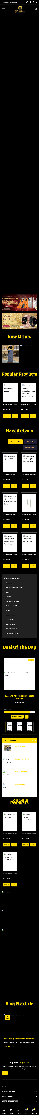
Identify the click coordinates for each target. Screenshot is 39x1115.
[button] (35, 740)
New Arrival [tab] (30, 448)
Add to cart (7, 415)
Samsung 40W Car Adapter (11, 833)
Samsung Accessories (12, 633)
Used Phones (10, 619)
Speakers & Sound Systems (14, 587)
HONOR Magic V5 (21, 771)
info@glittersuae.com (10, 2)
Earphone (9, 583)
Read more (8, 1046)
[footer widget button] (19, 1087)
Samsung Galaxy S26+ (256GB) (12, 404)
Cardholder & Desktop (12, 601)
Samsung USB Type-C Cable (11, 475)
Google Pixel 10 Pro (22, 759)
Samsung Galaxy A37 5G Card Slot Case (15, 873)
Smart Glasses (10, 615)
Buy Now (4, 1072)
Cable (8, 592)
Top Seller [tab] (30, 441)
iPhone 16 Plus (20, 784)
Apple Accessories (11, 629)
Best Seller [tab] (15, 441)
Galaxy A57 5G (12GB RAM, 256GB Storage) (20, 697)
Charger (8, 597)
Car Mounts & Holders (12, 606)
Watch (8, 610)
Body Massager (10, 624)
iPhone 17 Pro (20, 746)
